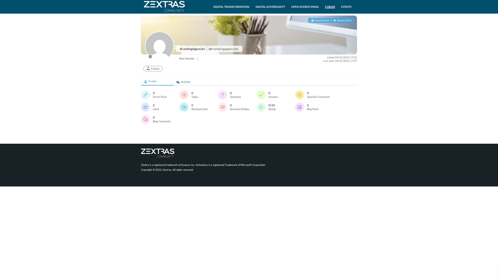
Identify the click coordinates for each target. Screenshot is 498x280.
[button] (231, 7)
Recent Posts (344, 20)
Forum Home (321, 20)
